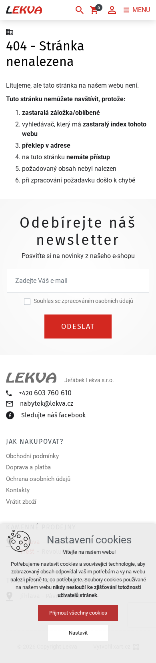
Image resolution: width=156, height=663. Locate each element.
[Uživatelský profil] (112, 10)
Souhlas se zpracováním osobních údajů (83, 301)
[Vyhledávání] (80, 10)
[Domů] (11, 31)
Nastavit (78, 633)
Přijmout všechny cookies (78, 613)
